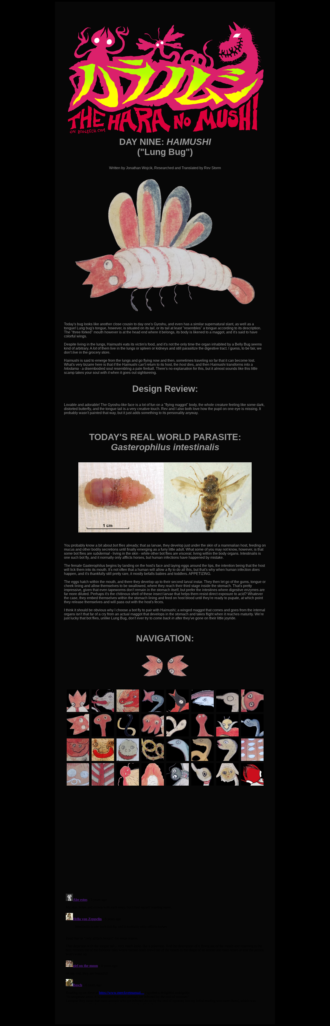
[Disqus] (165, 948)
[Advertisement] (165, 871)
